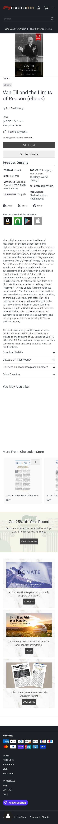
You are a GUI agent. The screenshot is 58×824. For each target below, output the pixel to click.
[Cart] (46, 8)
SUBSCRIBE (8, 764)
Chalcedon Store (32, 452)
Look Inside (31, 154)
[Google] (28, 221)
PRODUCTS (8, 759)
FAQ (5, 785)
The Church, (36, 173)
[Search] (52, 18)
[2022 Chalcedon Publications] (22, 480)
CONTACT (7, 789)
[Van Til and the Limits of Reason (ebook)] (22, 417)
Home (5, 78)
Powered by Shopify (40, 817)
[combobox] (29, 18)
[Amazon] (8, 221)
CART (5, 794)
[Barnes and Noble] (18, 221)
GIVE (5, 768)
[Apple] (38, 221)
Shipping (7, 137)
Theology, (35, 176)
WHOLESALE (9, 780)
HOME (6, 755)
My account (8, 773)
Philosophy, (45, 170)
